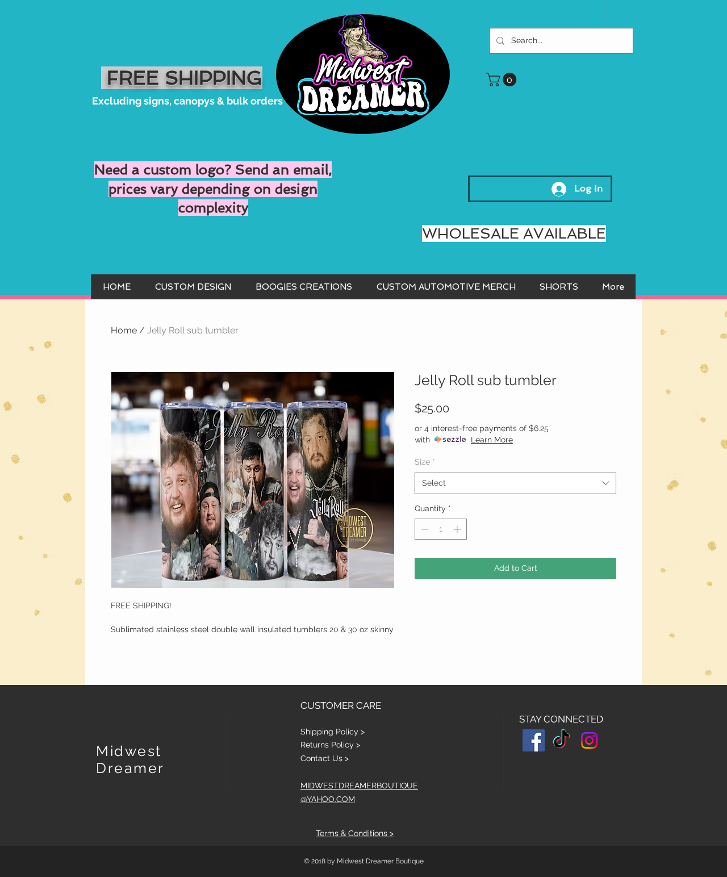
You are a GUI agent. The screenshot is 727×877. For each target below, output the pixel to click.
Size (425, 461)
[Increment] (458, 529)
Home (124, 330)
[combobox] (515, 483)
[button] (503, 79)
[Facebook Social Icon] (534, 740)
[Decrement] (423, 529)
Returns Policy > (330, 744)
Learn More (492, 439)
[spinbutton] (441, 529)
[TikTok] (561, 740)
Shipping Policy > (332, 731)
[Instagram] (589, 740)
